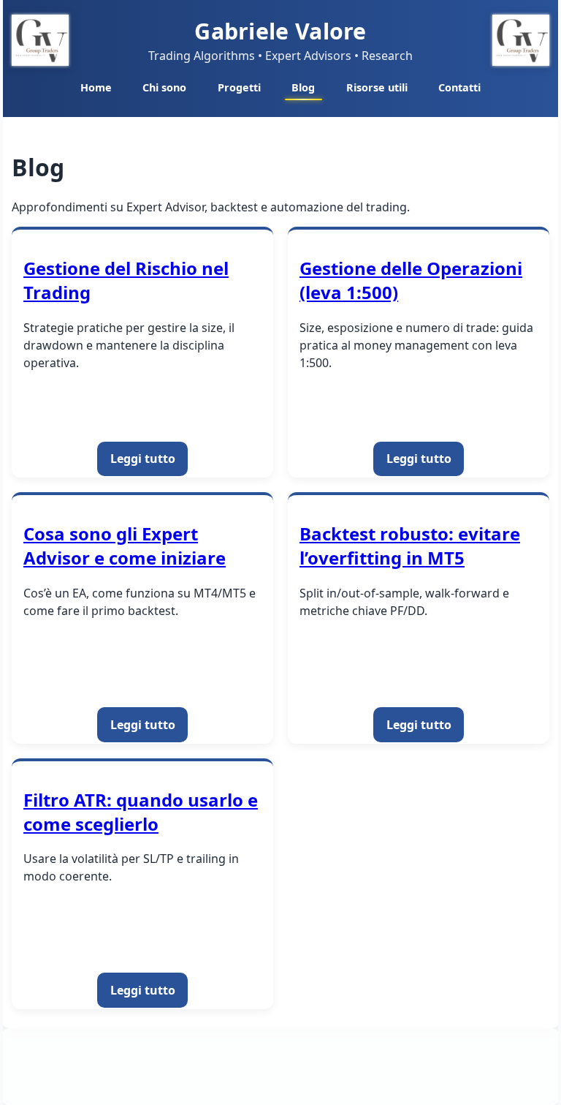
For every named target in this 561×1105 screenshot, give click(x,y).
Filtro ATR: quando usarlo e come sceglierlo (140, 812)
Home (96, 87)
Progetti (239, 87)
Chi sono (164, 87)
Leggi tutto (142, 458)
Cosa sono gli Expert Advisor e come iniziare (124, 545)
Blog (303, 87)
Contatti (459, 87)
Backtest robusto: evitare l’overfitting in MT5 (409, 545)
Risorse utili (377, 87)
